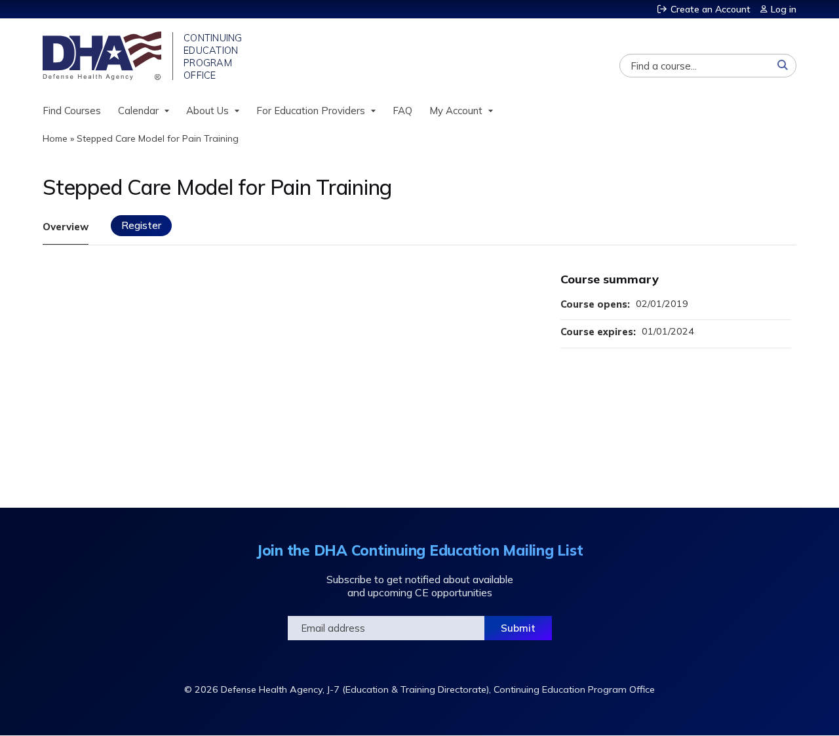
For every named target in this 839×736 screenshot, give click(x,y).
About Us (207, 110)
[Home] (103, 55)
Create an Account (711, 9)
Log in (783, 9)
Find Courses (72, 110)
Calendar (138, 110)
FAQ (402, 110)
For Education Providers (310, 110)
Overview (65, 226)
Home (55, 138)
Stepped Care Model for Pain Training (158, 138)
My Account (455, 110)
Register (141, 225)
